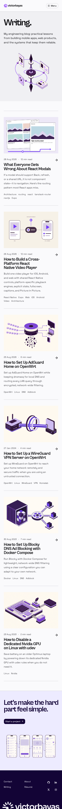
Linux (17, 392)
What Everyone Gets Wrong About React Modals (27, 166)
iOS (33, 297)
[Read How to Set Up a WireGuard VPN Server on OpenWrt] (31, 424)
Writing (7, 787)
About (27, 781)
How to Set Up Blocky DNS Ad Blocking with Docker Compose (22, 548)
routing (22, 194)
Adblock (32, 392)
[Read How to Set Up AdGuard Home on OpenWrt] (31, 333)
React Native (10, 297)
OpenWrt (8, 392)
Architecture (10, 194)
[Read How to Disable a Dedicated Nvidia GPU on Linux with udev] (31, 610)
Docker (7, 578)
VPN (36, 483)
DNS (24, 392)
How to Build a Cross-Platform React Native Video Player (22, 263)
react (30, 194)
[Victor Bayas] (13, 6)
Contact (8, 781)
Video (6, 301)
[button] (48, 782)
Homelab (43, 483)
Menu (54, 5)
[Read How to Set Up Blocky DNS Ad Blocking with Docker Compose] (31, 515)
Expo (14, 198)
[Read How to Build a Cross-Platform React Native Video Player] (31, 230)
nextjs (7, 198)
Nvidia (14, 673)
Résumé (28, 787)
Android (40, 297)
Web (27, 297)
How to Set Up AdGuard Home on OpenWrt (24, 364)
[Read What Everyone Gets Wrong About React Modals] (31, 135)
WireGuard (27, 483)
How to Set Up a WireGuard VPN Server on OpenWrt (27, 455)
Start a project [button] (12, 721)
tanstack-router (43, 194)
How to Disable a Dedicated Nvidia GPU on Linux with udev (22, 643)
